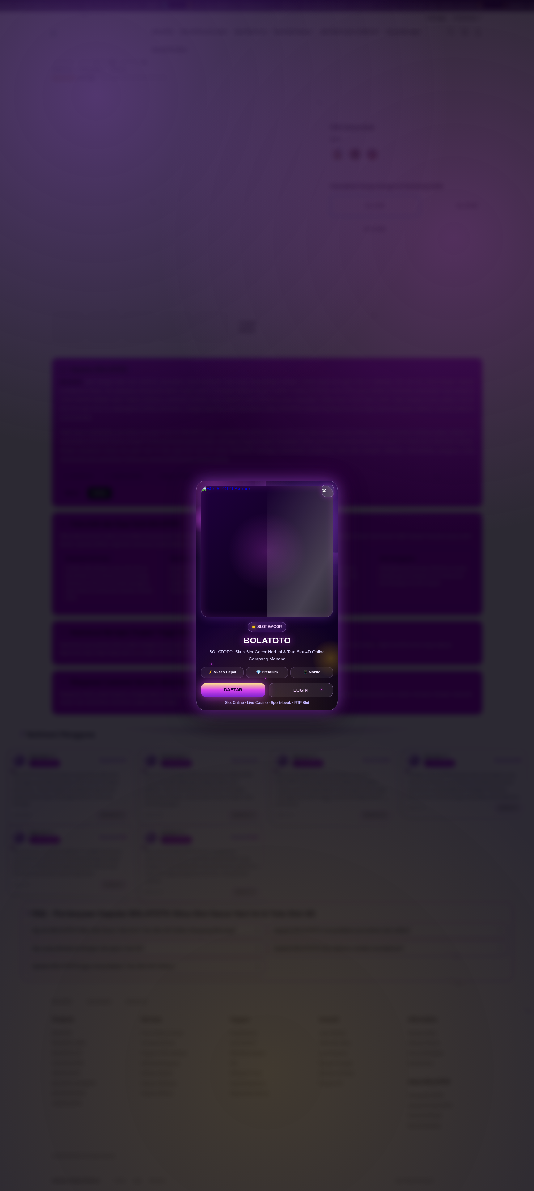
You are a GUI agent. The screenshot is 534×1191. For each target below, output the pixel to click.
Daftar (233, 689)
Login (300, 690)
